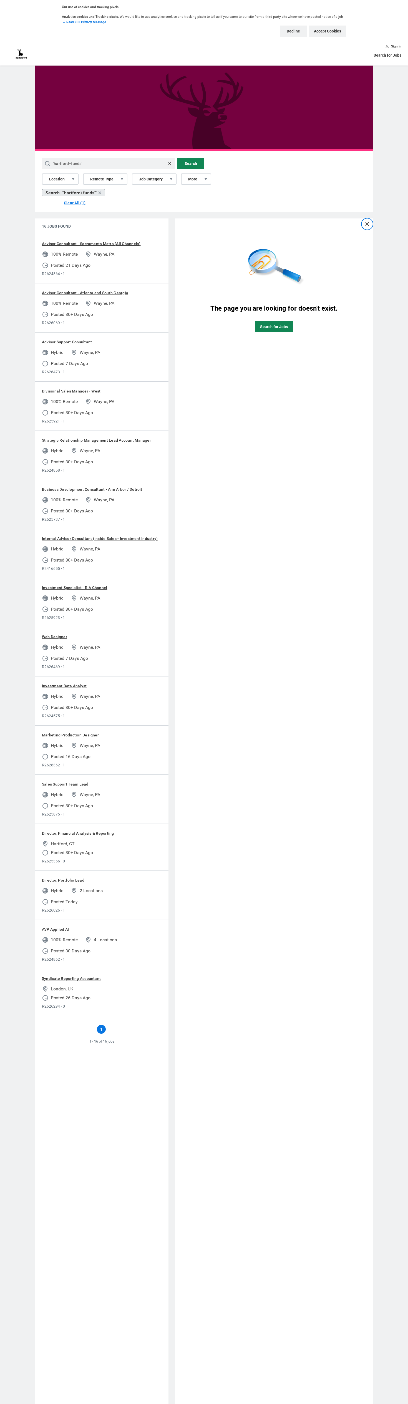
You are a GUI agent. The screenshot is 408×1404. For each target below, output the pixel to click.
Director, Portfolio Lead (63, 880)
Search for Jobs (387, 55)
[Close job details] (367, 224)
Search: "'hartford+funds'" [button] (71, 192)
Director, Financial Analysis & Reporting (78, 833)
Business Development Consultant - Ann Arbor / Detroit (92, 489)
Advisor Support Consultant (67, 342)
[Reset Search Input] (169, 163)
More (192, 179)
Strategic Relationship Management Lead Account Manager (96, 440)
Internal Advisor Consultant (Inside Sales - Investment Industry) (100, 538)
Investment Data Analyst (64, 686)
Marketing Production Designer (70, 735)
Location (57, 179)
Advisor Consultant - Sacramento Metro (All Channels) (91, 243)
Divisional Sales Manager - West (71, 391)
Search (191, 163)
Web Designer (54, 637)
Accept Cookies (327, 31)
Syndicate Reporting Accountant (71, 978)
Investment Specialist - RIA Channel (74, 587)
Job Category (151, 179)
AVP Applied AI (55, 929)
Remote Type (102, 179)
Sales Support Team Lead (65, 784)
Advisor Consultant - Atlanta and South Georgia (85, 293)
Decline (293, 31)
